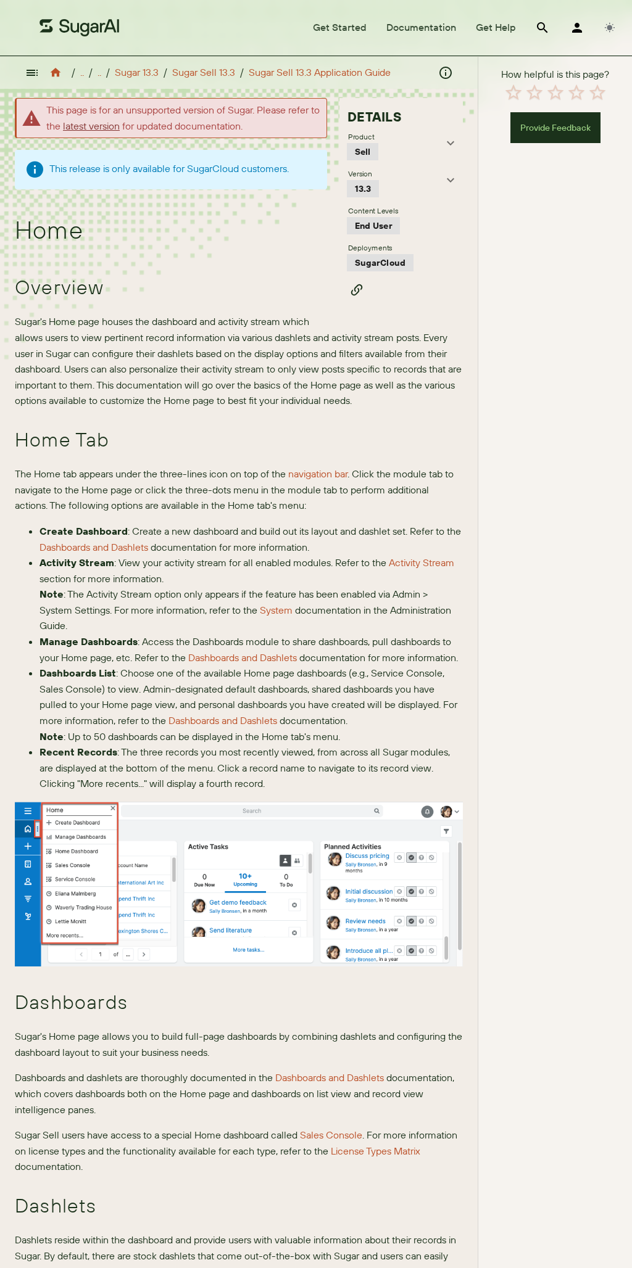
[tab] (339, 28)
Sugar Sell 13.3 (203, 72)
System (276, 610)
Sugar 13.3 (137, 72)
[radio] (513, 92)
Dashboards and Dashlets (94, 547)
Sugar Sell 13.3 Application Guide (320, 72)
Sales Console (331, 1135)
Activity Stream (421, 562)
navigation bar (317, 473)
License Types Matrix (375, 1151)
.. (82, 72)
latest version (91, 126)
